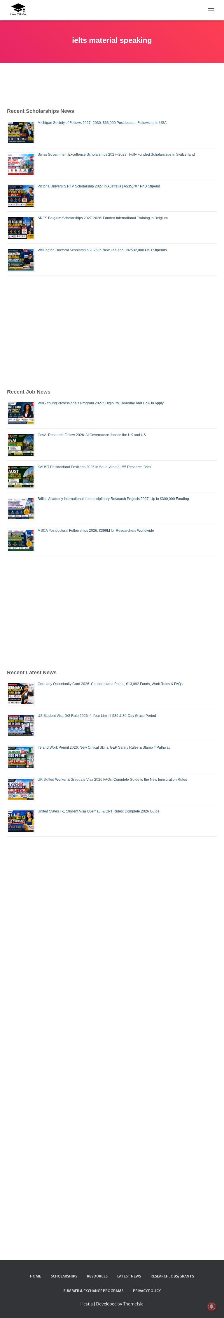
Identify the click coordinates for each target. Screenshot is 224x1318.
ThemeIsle (133, 1304)
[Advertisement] (112, 331)
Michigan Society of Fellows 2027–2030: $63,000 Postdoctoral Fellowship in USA (102, 123)
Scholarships (64, 1276)
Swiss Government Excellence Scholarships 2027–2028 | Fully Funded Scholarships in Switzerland (116, 154)
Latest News (129, 1276)
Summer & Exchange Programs (93, 1291)
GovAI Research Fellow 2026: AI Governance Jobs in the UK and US (92, 435)
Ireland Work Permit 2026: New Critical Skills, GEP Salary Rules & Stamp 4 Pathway (104, 747)
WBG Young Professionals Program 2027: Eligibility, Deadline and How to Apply (101, 403)
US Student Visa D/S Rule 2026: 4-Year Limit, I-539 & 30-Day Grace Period (97, 716)
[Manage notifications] (211, 1306)
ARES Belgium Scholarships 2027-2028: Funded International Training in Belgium (103, 218)
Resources (97, 1276)
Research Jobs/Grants (172, 1276)
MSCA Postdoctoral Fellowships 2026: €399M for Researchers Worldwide (96, 531)
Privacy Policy (147, 1291)
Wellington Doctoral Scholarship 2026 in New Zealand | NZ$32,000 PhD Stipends (102, 250)
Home (35, 1276)
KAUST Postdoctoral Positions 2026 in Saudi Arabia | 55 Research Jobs (94, 467)
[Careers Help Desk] (20, 10)
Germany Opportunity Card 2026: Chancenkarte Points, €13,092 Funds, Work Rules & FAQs (110, 684)
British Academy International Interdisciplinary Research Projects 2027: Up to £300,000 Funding (113, 499)
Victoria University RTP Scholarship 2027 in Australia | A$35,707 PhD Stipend (99, 186)
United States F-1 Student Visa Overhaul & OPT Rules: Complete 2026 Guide (99, 811)
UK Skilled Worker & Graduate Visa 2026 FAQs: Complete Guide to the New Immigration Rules (112, 780)
